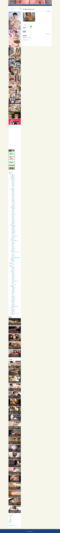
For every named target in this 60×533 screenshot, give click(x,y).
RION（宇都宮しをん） (15, 240)
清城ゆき (13, 268)
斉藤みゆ (13, 292)
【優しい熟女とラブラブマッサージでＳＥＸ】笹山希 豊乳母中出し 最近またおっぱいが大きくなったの (14, 443)
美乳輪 (10, 265)
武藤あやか (13, 177)
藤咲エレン (13, 305)
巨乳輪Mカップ (12, 258)
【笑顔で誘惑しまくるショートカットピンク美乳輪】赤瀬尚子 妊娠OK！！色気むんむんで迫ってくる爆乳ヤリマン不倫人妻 (14, 332)
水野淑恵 (13, 199)
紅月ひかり (13, 202)
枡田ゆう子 (13, 276)
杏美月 (13, 245)
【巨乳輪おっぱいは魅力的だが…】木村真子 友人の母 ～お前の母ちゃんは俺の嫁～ (14, 428)
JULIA (13, 308)
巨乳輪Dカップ (12, 174)
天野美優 (13, 275)
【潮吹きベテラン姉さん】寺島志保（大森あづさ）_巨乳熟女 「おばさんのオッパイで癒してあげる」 (14, 473)
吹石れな (13, 193)
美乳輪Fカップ (12, 266)
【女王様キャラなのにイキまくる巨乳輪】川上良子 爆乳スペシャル (14, 458)
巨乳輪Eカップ (12, 176)
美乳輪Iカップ (12, 300)
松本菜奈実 (13, 231)
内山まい (13, 241)
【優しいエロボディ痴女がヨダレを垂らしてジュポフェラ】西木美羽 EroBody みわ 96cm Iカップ (14, 466)
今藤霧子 (13, 189)
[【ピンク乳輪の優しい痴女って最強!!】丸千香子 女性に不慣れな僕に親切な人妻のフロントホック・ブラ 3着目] (15, 345)
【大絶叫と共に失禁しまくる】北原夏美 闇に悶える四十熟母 (14, 451)
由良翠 (13, 186)
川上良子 (13, 211)
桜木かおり (13, 184)
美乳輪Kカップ (12, 310)
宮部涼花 (13, 194)
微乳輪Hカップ (12, 263)
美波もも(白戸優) (14, 236)
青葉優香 (13, 206)
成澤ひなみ (13, 291)
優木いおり (13, 261)
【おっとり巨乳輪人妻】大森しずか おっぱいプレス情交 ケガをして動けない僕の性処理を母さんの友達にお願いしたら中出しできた (14, 489)
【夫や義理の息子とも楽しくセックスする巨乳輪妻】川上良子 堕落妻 (14, 420)
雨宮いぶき (13, 256)
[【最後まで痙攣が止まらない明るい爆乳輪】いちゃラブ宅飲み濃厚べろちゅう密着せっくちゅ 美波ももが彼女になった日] (15, 322)
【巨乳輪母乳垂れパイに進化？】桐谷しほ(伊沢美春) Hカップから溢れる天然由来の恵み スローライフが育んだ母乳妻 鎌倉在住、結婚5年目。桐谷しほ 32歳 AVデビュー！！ (14, 397)
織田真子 (13, 278)
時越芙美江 (13, 214)
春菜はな (13, 255)
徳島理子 (13, 290)
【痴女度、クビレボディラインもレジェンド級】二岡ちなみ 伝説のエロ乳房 (14, 382)
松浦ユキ (13, 196)
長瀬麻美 (13, 298)
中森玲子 (13, 209)
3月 (10, 517)
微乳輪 (10, 262)
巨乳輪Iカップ (12, 224)
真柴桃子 (13, 222)
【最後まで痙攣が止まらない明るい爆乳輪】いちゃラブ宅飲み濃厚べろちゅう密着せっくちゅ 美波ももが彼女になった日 (14, 324)
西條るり (13, 259)
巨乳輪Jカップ (12, 239)
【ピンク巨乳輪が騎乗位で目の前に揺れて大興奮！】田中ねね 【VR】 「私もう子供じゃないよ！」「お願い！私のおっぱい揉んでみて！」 (14, 496)
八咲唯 (13, 267)
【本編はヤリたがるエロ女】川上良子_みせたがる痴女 (14, 481)
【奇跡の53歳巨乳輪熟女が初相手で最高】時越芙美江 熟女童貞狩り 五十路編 (14, 367)
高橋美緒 (13, 223)
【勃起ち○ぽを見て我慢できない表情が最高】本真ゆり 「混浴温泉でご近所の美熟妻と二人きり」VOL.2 (14, 412)
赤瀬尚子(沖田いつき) (15, 281)
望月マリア (13, 215)
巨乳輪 (10, 173)
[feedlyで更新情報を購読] (48, 1)
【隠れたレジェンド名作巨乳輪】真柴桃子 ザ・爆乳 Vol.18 (14, 405)
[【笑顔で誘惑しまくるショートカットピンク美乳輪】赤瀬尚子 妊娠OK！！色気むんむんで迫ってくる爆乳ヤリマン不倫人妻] (15, 330)
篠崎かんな (13, 201)
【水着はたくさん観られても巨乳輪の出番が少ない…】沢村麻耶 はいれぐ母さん (14, 504)
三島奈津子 (13, 301)
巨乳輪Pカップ (12, 260)
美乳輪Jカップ (12, 307)
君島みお (13, 180)
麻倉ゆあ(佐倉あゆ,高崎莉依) (16, 257)
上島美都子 (13, 208)
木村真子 (13, 216)
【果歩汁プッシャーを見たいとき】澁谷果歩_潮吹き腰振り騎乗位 (14, 435)
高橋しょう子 (14, 284)
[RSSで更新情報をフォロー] (49, 1)
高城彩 (13, 282)
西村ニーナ (13, 238)
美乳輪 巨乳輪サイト (15, 1)
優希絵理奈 (13, 226)
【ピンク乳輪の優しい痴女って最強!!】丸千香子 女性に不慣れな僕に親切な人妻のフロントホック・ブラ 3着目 (14, 348)
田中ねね (13, 277)
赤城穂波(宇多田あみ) (15, 306)
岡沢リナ (13, 264)
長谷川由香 (13, 299)
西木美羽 (13, 237)
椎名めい (13, 217)
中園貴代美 (13, 225)
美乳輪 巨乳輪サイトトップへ (13, 525)
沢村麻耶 (13, 185)
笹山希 (13, 187)
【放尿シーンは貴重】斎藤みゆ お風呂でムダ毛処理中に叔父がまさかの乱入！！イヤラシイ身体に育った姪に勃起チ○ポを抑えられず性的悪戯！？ (14, 390)
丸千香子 (13, 271)
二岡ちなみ (13, 179)
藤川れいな (13, 175)
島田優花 (13, 210)
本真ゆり (13, 293)
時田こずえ (13, 230)
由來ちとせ (13, 247)
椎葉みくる (13, 309)
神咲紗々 (13, 233)
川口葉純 (13, 195)
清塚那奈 (13, 221)
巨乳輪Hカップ (12, 207)
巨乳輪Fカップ (12, 178)
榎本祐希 (13, 246)
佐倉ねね (13, 286)
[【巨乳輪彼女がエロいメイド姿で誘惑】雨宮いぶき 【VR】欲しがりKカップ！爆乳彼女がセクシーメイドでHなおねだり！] (15, 353)
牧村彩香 (13, 200)
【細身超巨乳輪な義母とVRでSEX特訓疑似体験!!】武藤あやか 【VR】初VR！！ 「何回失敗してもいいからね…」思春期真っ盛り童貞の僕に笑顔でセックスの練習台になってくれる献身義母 (14, 341)
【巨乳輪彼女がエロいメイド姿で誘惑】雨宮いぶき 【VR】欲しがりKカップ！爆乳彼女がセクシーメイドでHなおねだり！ (14, 356)
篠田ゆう (13, 269)
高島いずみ (13, 283)
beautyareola (48, 33)
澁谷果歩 (13, 311)
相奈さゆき (13, 248)
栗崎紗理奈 (13, 232)
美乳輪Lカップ (12, 312)
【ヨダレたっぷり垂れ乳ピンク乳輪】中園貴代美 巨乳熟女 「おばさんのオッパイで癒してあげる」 (14, 512)
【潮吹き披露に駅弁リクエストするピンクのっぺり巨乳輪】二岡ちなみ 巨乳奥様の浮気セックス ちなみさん (14, 374)
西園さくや (13, 297)
